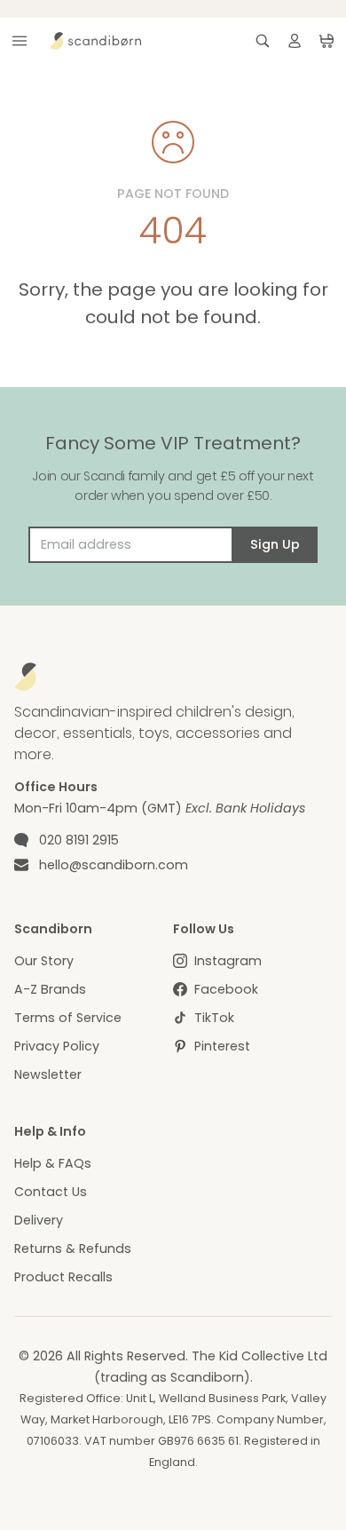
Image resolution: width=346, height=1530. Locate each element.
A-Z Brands (50, 989)
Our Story (44, 961)
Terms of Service (68, 1018)
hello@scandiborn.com (113, 865)
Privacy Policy (56, 1046)
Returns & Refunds (72, 1248)
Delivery (38, 1220)
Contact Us (50, 1192)
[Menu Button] (19, 41)
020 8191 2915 (79, 840)
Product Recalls (63, 1277)
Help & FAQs (52, 1163)
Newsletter (48, 1074)
